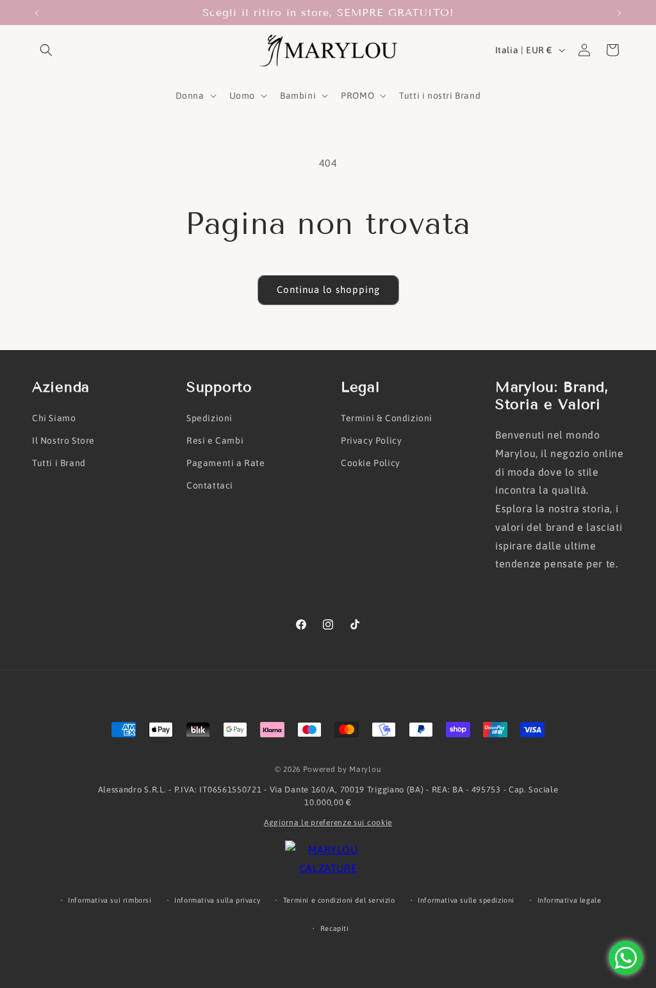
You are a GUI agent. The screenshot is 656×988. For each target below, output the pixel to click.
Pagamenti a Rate (225, 463)
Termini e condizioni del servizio (339, 900)
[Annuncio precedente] (36, 13)
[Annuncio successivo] (619, 13)
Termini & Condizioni (386, 418)
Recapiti (334, 928)
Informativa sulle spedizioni (466, 900)
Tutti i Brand (59, 463)
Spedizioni (209, 418)
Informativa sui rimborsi (109, 900)
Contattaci (209, 485)
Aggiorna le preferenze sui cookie (328, 822)
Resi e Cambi (214, 440)
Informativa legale (569, 900)
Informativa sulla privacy (217, 900)
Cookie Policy (370, 463)
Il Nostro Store (63, 440)
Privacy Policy (371, 440)
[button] (46, 50)
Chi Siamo (54, 418)
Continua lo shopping (328, 289)
